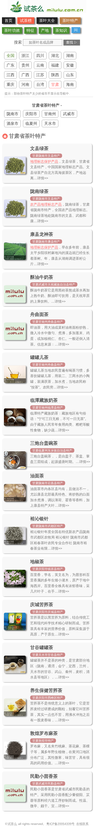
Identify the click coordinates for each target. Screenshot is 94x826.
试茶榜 (26, 20)
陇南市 (12, 114)
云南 (40, 65)
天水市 (50, 123)
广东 (10, 65)
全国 (10, 55)
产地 (45, 30)
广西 (25, 75)
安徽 (70, 65)
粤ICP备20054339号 (60, 824)
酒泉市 (12, 123)
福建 (55, 65)
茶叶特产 (70, 20)
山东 (70, 75)
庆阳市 (31, 114)
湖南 (70, 55)
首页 (8, 20)
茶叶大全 (47, 20)
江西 (10, 75)
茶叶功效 (12, 30)
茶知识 (61, 30)
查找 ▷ (71, 42)
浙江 (25, 55)
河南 (25, 84)
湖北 (55, 55)
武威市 (69, 114)
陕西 (55, 75)
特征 (30, 30)
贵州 (25, 65)
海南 (70, 84)
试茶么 (12, 824)
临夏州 (31, 123)
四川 (40, 55)
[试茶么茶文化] (47, 11)
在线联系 (82, 824)
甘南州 (50, 114)
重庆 (10, 84)
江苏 (40, 75)
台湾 (40, 84)
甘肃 (55, 84)
